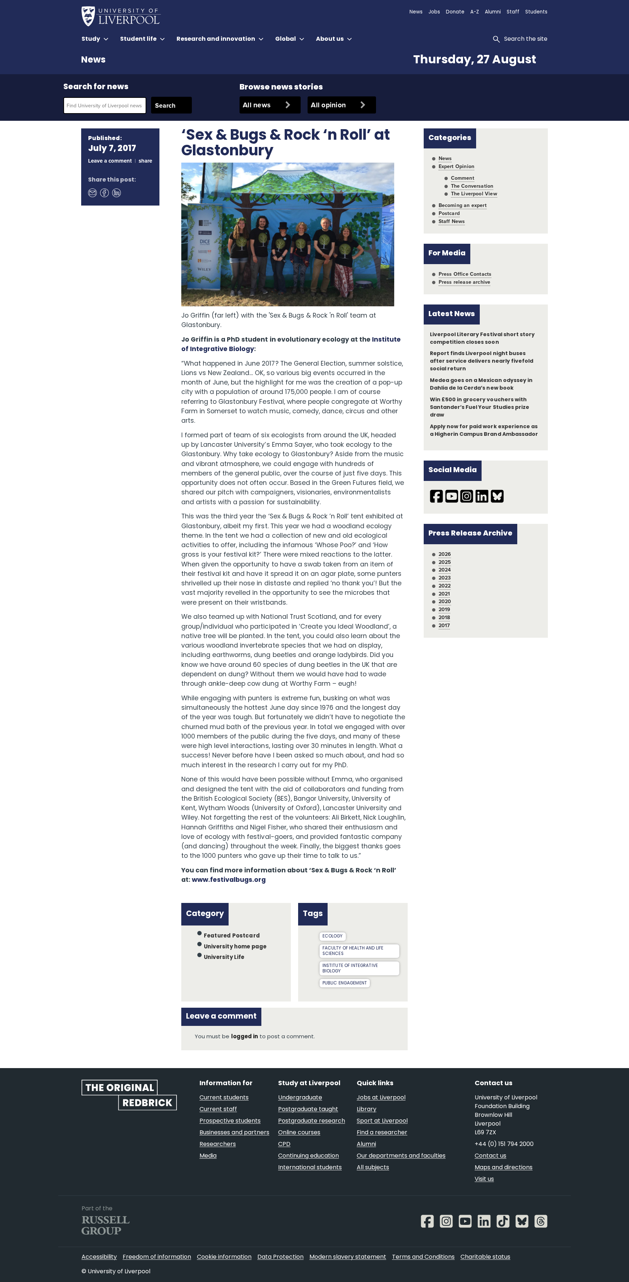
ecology (333, 936)
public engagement (345, 983)
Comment (462, 178)
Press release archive (465, 282)
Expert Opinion (456, 166)
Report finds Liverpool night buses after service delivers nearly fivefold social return (481, 361)
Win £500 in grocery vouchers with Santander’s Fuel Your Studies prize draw (479, 407)
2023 (445, 577)
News (93, 60)
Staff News (452, 221)
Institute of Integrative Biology (350, 969)
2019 (445, 609)
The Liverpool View (474, 193)
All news (256, 105)
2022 (445, 585)
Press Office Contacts (465, 274)
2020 (445, 601)
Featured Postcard (232, 936)
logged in (244, 1037)
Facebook (104, 192)
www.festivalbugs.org (229, 880)
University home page (235, 946)
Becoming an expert (463, 205)
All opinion (328, 105)
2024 (445, 569)
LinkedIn (116, 192)
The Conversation (472, 186)
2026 (445, 554)
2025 (445, 562)
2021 (444, 593)
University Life (224, 957)
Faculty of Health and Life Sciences (353, 951)
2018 (444, 617)
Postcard (449, 213)
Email (92, 192)
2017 (444, 625)
